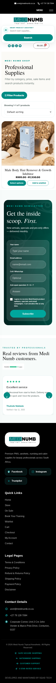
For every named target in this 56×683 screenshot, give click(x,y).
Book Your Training (14, 516)
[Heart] (20, 45)
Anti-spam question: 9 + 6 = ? (22, 285)
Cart (7, 527)
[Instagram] (12, 45)
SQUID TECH (45, 678)
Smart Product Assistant (22, 27)
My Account (11, 538)
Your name (14, 245)
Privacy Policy (12, 568)
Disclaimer (10, 589)
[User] (16, 45)
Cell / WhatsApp (16, 272)
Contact (9, 543)
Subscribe (28, 314)
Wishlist (9, 521)
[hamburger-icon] (51, 10)
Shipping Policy (13, 579)
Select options (16, 183)
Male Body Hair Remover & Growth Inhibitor (28, 171)
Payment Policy (13, 584)
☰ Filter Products (14, 95)
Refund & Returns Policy (17, 573)
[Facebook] (9, 45)
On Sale (9, 511)
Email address (16, 258)
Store (7, 505)
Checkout (10, 532)
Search (28, 37)
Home (8, 500)
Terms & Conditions (15, 562)
